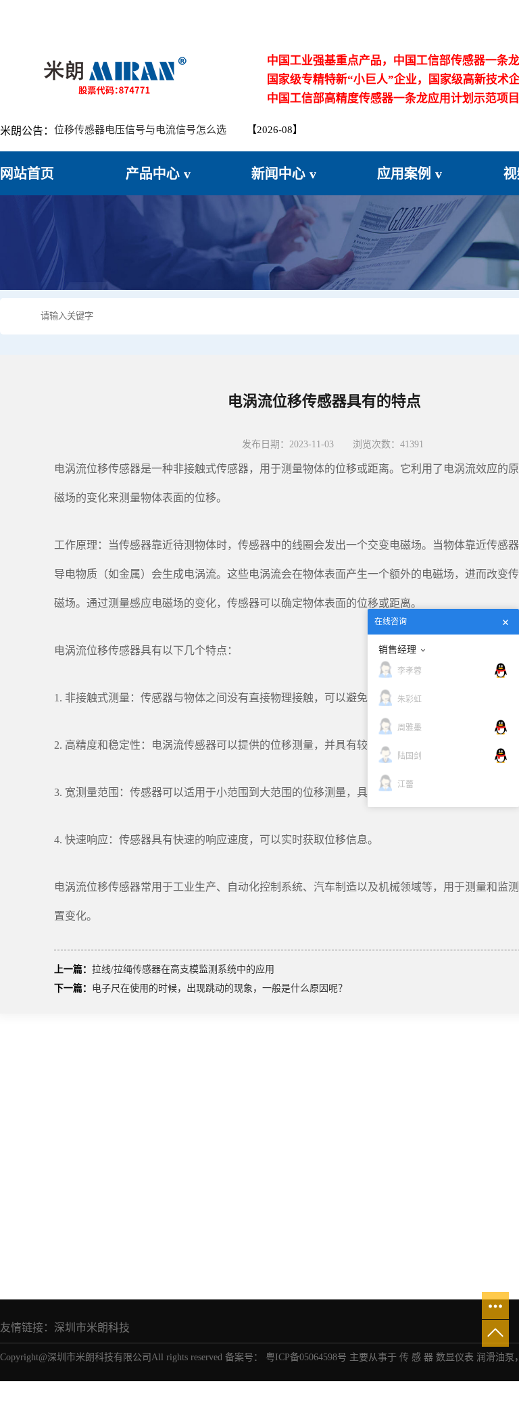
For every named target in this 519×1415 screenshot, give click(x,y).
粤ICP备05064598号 (306, 1357)
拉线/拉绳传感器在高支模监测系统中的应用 (183, 969)
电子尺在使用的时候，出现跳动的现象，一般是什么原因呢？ (219, 988)
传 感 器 (416, 1357)
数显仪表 (455, 1357)
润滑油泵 (495, 1357)
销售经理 (397, 649)
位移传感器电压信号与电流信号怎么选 (140, 129)
